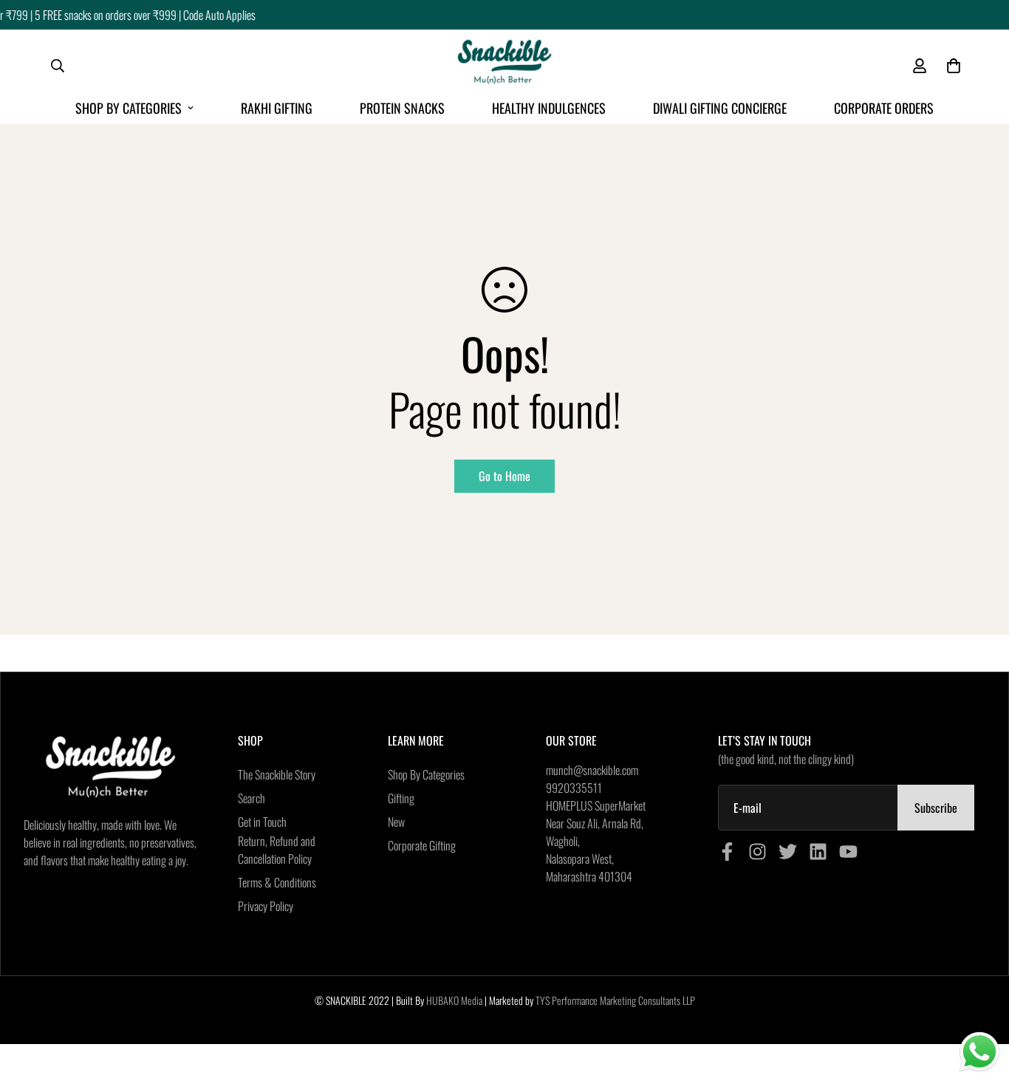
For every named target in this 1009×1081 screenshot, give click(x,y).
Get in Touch (262, 822)
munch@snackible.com (592, 770)
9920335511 (574, 788)
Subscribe (935, 807)
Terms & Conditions (277, 882)
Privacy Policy (265, 906)
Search (251, 798)
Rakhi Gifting (276, 107)
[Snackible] (504, 66)
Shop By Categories (128, 107)
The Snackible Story (276, 774)
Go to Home (504, 476)
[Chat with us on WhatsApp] (979, 1052)
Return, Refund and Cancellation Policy (276, 849)
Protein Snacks (402, 107)
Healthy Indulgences (549, 107)
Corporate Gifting (422, 845)
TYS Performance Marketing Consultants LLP (615, 1000)
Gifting (401, 798)
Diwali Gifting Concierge (720, 107)
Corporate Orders (884, 107)
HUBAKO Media (454, 1000)
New (396, 822)
